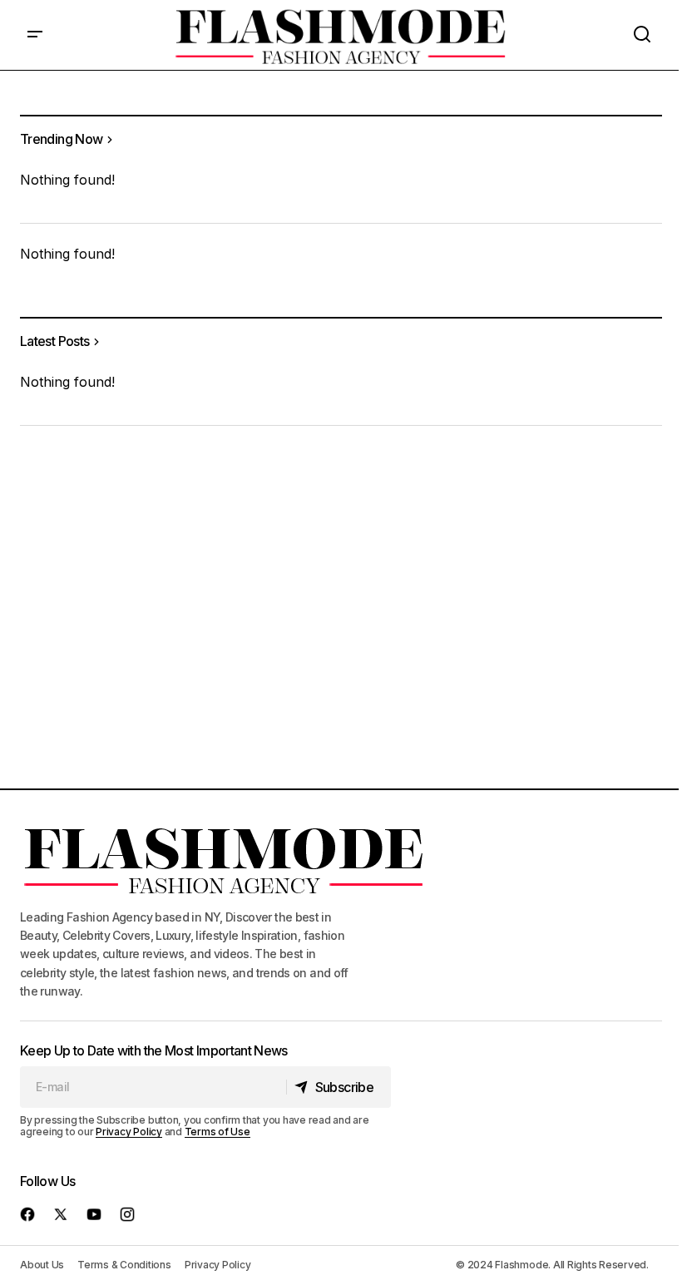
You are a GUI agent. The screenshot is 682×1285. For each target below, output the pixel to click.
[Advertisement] (341, 583)
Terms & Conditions (124, 1264)
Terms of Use (217, 1131)
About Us (42, 1264)
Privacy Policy (129, 1131)
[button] (35, 35)
